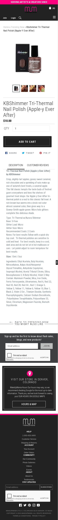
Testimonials (29, 480)
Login (13, 18)
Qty (6, 128)
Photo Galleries (29, 463)
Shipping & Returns (29, 443)
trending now (17, 27)
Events (29, 470)
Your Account (29, 449)
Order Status (29, 453)
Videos (29, 466)
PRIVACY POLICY (38, 516)
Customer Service (29, 439)
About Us (29, 476)
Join (5, 18)
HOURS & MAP (29, 404)
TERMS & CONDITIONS (22, 516)
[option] (16, 88)
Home (6, 27)
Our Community (29, 459)
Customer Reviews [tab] (38, 165)
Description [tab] (16, 165)
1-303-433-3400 (29, 435)
